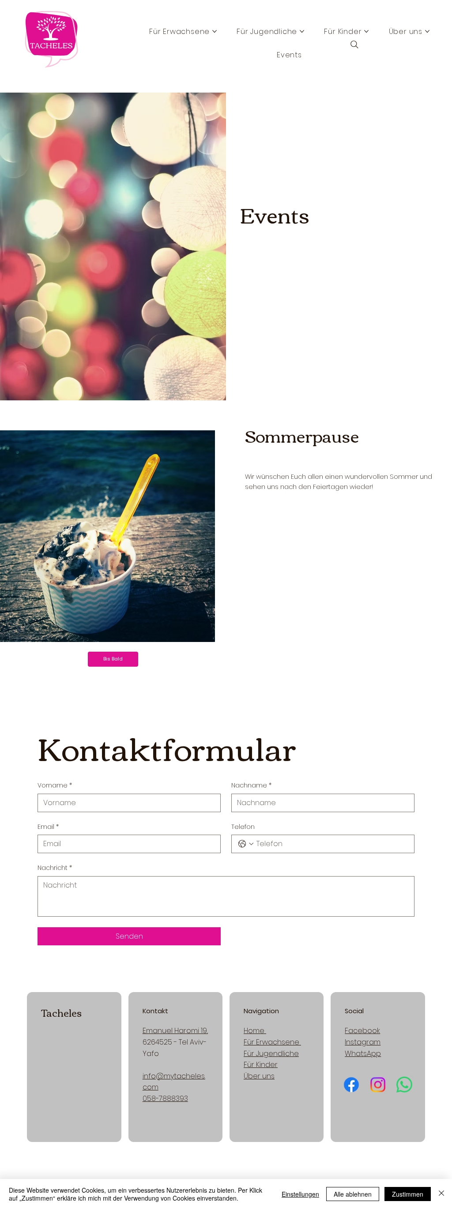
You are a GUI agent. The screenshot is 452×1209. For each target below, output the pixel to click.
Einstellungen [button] (300, 1194)
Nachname (251, 785)
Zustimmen (407, 1194)
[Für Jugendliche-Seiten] (302, 31)
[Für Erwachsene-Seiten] (214, 31)
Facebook (362, 1031)
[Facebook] (351, 1085)
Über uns (259, 1076)
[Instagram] (378, 1085)
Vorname (55, 785)
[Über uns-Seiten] (427, 31)
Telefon (243, 827)
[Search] (354, 44)
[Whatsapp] (404, 1085)
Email (48, 827)
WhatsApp (363, 1054)
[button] (113, 659)
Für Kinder (261, 1065)
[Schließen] (441, 1194)
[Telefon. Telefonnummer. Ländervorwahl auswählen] (246, 844)
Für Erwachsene (272, 1042)
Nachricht (55, 868)
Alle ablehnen (353, 1194)
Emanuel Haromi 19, (175, 1031)
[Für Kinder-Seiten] (366, 31)
